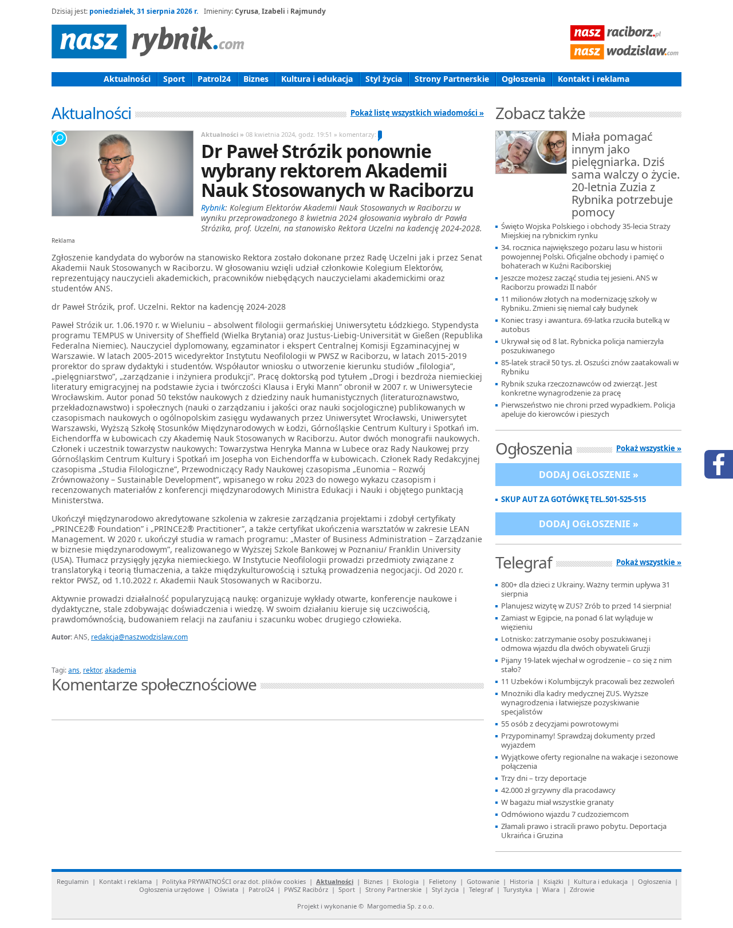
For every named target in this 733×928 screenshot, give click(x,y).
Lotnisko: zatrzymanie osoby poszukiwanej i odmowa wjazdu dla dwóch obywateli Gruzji (576, 643)
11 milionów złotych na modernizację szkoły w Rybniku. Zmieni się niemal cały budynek (579, 303)
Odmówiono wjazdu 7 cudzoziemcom (565, 814)
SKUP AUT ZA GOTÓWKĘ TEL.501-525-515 (573, 499)
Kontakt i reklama (593, 78)
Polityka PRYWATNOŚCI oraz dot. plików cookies (234, 881)
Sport (174, 78)
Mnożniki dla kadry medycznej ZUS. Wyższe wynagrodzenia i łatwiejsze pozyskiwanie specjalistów (574, 703)
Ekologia (406, 881)
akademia (120, 670)
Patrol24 (214, 78)
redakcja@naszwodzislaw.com (139, 637)
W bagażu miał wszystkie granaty (557, 802)
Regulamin (73, 881)
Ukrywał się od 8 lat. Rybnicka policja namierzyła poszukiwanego (582, 346)
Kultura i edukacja (317, 78)
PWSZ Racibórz (306, 889)
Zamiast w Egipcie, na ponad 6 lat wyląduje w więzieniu (577, 622)
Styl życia (383, 78)
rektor (92, 670)
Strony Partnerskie (452, 78)
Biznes (256, 78)
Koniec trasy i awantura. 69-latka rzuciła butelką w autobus (585, 324)
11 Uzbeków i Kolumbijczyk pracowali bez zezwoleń (588, 681)
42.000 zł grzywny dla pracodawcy (558, 790)
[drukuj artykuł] (189, 656)
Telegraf (481, 889)
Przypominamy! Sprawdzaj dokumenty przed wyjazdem (578, 740)
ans (74, 670)
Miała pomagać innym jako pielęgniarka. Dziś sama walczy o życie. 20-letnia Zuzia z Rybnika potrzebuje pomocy (626, 175)
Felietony (442, 881)
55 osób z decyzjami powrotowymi (559, 724)
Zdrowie (582, 889)
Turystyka (517, 889)
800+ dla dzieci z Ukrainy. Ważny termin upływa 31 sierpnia (585, 589)
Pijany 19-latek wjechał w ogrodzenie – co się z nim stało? (586, 664)
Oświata (226, 889)
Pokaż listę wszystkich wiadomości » (417, 113)
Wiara (550, 889)
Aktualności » (222, 134)
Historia (521, 881)
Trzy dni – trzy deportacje (543, 778)
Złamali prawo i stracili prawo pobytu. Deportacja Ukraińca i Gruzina (584, 831)
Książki (553, 881)
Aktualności (127, 78)
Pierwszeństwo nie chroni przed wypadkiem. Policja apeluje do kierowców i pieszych (588, 409)
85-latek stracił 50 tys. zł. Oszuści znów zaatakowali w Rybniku (590, 367)
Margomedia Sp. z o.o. (400, 906)
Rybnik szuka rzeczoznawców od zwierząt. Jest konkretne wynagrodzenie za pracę (579, 388)
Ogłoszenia (523, 78)
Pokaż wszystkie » (648, 448)
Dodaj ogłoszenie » (589, 474)
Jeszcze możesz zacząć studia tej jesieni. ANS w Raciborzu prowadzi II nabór (579, 282)
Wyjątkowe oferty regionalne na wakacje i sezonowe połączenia (589, 761)
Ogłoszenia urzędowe (171, 889)
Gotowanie (483, 881)
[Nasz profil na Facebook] (718, 464)
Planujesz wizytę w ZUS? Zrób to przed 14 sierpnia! (586, 606)
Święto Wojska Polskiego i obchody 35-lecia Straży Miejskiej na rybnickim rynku (586, 231)
